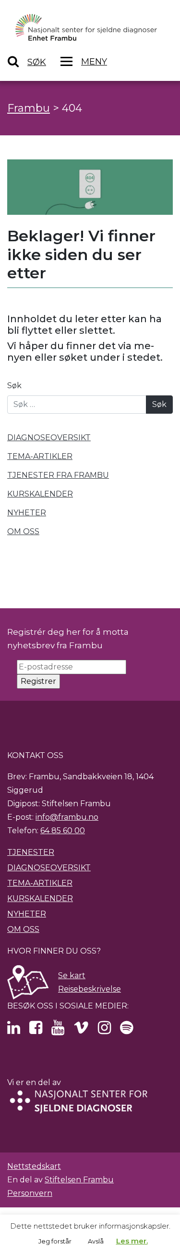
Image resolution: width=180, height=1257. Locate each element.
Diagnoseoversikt (49, 867)
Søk (14, 385)
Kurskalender (40, 898)
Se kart (71, 975)
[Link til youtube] (57, 1030)
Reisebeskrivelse (89, 989)
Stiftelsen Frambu (79, 1179)
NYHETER (26, 512)
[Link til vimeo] (81, 1030)
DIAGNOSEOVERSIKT (49, 437)
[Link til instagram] (104, 1030)
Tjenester (30, 852)
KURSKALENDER (40, 493)
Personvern (29, 1193)
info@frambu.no (67, 817)
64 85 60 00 (62, 830)
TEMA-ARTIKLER (39, 456)
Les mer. (132, 1240)
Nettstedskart (34, 1166)
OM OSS (23, 531)
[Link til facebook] (35, 1030)
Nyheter (26, 913)
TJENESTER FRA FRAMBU (58, 475)
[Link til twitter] (13, 1030)
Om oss (23, 929)
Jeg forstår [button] (55, 1241)
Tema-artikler (39, 883)
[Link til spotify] (126, 1030)
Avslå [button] (96, 1241)
